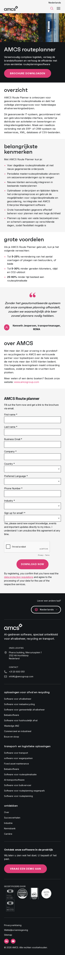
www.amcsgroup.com (26, 382)
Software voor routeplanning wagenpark (24, 790)
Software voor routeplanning (18, 796)
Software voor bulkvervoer (17, 785)
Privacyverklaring (12, 925)
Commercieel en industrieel (17, 731)
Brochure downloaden (27, 73)
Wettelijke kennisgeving (16, 930)
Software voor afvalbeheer (17, 699)
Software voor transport (16, 753)
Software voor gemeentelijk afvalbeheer (24, 709)
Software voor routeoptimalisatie (20, 774)
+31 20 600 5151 (17, 671)
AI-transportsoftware (14, 780)
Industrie (8, 823)
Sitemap (8, 935)
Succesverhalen (12, 817)
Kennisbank (10, 828)
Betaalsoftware (11, 715)
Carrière (8, 834)
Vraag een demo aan (25, 868)
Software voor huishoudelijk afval (20, 720)
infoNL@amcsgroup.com (21, 676)
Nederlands (55, 2)
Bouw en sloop (11, 736)
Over (6, 812)
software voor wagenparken (18, 758)
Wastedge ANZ (11, 726)
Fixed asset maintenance (16, 763)
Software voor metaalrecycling (19, 704)
